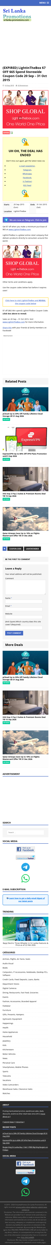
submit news (42, 1207)
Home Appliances (10, 1032)
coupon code (15, 549)
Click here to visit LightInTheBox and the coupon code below (25, 302)
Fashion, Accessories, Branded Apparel (19, 1001)
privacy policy (21, 1207)
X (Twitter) (27, 181)
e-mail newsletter (27, 166)
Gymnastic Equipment (12, 1019)
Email (8, 606)
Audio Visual (8, 963)
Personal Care (9, 1063)
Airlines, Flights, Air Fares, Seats (16, 959)
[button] (44, 3)
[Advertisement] (25, 43)
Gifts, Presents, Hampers (13, 1014)
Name (8, 598)
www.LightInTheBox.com (19, 229)
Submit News (9, 1122)
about (28, 1207)
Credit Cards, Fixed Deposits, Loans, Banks (21, 979)
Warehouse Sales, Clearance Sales (17, 1089)
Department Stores (11, 984)
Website (8, 613)
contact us (25, 1210)
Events (5, 997)
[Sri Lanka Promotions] (25, 15)
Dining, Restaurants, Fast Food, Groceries (20, 992)
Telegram (27, 170)
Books (5, 968)
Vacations (7, 1080)
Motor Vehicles (9, 1054)
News (5, 1058)
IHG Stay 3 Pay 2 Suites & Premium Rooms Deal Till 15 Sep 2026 (24, 494)
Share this (7, 327)
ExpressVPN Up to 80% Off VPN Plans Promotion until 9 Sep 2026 (25, 454)
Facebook (27, 177)
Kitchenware (8, 1049)
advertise (34, 1207)
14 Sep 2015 (9, 85)
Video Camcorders (11, 1084)
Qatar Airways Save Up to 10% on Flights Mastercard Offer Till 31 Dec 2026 (21, 534)
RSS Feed (27, 185)
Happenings (8, 1023)
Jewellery (6, 1041)
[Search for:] (25, 832)
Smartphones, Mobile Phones (15, 1067)
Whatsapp (27, 173)
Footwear (7, 1006)
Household (7, 1036)
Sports (5, 1071)
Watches (6, 1093)
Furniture (7, 1010)
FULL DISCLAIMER (27, 1237)
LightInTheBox (32, 549)
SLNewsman (23, 85)
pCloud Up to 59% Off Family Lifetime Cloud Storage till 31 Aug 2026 (23, 414)
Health (5, 1027)
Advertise (19, 1122)
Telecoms (7, 1076)
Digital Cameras (9, 988)
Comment (9, 578)
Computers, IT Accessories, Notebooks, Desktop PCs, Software (25, 973)
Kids (4, 1045)
